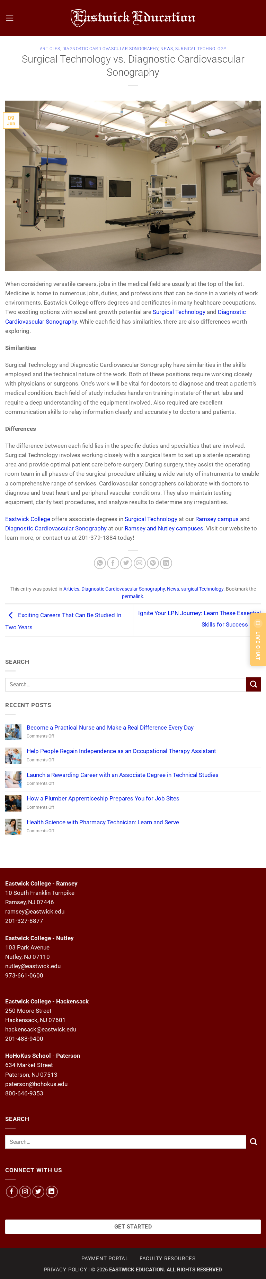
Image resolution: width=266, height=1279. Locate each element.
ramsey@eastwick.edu (34, 911)
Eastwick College (27, 519)
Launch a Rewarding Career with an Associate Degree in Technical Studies (123, 774)
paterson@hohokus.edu (36, 1084)
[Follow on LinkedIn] (52, 1192)
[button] (9, 18)
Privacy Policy (65, 1270)
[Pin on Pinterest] (153, 563)
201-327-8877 (24, 920)
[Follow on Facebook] (12, 1192)
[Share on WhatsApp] (100, 563)
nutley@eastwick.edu (33, 966)
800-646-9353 (24, 1093)
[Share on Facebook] (113, 563)
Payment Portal (104, 1258)
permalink (132, 596)
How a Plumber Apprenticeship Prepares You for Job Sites (103, 798)
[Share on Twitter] (126, 563)
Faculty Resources (168, 1258)
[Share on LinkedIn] (166, 563)
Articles (50, 48)
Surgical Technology (179, 311)
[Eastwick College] (133, 18)
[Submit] (253, 684)
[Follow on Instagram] (25, 1192)
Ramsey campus (217, 519)
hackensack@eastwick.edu (40, 1029)
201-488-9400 (24, 1038)
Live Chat (258, 645)
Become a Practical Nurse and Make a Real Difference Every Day (110, 727)
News (166, 48)
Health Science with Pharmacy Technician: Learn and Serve (103, 822)
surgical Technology (200, 48)
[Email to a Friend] (140, 563)
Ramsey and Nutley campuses (164, 528)
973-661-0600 (24, 975)
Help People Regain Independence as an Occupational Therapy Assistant (121, 751)
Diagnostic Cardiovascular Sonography (110, 48)
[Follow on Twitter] (38, 1192)
